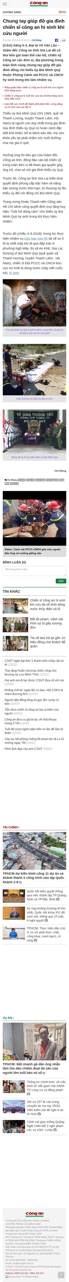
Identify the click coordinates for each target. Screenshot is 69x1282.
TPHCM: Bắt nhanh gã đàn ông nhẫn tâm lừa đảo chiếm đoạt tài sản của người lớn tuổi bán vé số (31, 1068)
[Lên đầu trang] (61, 1275)
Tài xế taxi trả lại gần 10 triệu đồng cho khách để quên (47, 642)
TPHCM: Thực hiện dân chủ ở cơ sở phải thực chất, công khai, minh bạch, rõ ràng (46, 934)
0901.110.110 (37, 1273)
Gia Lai (14, 483)
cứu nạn (30, 238)
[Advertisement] (34, 790)
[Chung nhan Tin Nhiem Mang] (22, 1276)
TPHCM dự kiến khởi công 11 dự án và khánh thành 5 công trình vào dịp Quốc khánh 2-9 (33, 878)
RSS (63, 12)
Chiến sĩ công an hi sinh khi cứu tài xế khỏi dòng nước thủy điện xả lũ (47, 605)
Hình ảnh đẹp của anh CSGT (24, 748)
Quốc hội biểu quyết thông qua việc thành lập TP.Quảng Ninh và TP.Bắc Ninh (46, 895)
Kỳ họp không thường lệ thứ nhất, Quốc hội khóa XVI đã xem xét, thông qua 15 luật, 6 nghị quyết (46, 914)
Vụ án (8, 1018)
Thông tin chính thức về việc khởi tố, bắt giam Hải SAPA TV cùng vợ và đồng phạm (46, 1086)
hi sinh (14, 273)
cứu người (52, 480)
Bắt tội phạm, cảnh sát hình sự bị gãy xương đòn (46, 623)
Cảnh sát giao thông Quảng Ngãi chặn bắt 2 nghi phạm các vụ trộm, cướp (45, 1126)
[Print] (64, 40)
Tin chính (11, 827)
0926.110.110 (21, 1273)
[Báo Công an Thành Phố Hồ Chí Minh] (39, 3)
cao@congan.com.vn (22, 1263)
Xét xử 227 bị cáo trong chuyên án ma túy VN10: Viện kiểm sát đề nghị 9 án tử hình (45, 1108)
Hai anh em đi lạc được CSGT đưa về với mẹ (34, 680)
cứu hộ (42, 238)
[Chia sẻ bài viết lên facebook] (56, 40)
